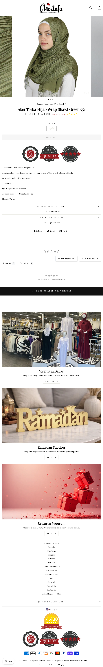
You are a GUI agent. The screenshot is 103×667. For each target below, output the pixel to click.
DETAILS (51, 457)
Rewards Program (51, 543)
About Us (51, 547)
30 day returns (51, 212)
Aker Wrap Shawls (57, 104)
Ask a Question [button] (67, 258)
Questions (51, 551)
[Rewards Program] (51, 492)
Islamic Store (42, 104)
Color (51, 124)
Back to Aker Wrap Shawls (53, 291)
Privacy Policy (51, 570)
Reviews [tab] (7, 263)
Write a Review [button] (91, 258)
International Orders (51, 566)
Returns (51, 559)
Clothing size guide (52, 217)
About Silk (51, 582)
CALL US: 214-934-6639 (51, 594)
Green (51, 128)
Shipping (51, 555)
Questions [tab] (24, 263)
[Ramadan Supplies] (51, 415)
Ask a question (51, 223)
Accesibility (51, 586)
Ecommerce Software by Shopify (51, 665)
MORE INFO (51, 381)
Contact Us (51, 590)
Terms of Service (52, 574)
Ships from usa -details (51, 206)
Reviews (51, 562)
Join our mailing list (51, 602)
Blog (51, 578)
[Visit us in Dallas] (51, 339)
